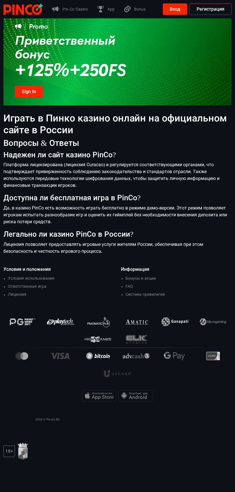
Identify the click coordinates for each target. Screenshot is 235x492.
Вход (175, 9)
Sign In (29, 91)
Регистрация (210, 9)
